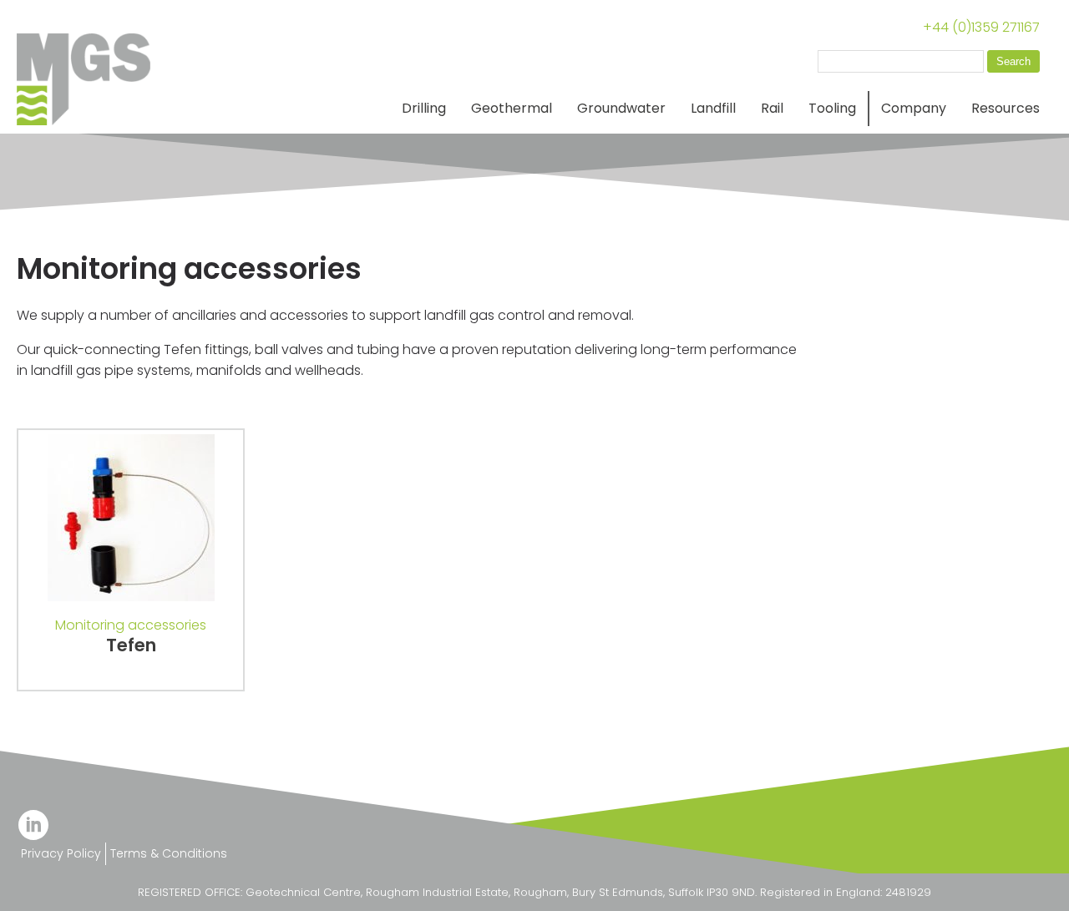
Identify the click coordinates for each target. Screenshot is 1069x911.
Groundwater (621, 108)
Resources (1005, 108)
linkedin (33, 825)
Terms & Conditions (168, 853)
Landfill (713, 108)
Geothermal (511, 108)
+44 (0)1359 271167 (981, 27)
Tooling (832, 108)
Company (913, 108)
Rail (772, 108)
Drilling (424, 108)
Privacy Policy (61, 853)
